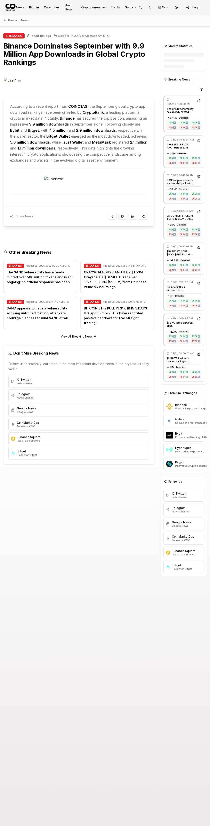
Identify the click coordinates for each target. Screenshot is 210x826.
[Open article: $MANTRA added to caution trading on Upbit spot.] (198, 354)
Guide (129, 7)
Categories (52, 7)
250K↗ (196, 122)
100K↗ (184, 122)
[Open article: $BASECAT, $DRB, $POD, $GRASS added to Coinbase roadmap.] (198, 247)
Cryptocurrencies (93, 7)
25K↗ (172, 122)
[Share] (143, 216)
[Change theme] (176, 7)
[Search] (140, 7)
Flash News (69, 7)
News (20, 7)
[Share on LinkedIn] (133, 216)
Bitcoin (34, 7)
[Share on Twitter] (122, 216)
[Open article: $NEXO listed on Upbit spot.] (198, 318)
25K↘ (172, 127)
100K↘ (184, 127)
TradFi (115, 7)
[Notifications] (150, 7)
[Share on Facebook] (112, 216)
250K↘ (196, 127)
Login (196, 7)
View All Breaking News (77, 336)
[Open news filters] (201, 89)
